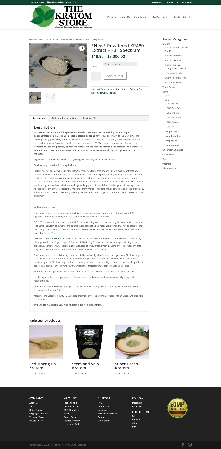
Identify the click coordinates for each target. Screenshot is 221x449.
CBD (167, 99)
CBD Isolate (173, 112)
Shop (31, 406)
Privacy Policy (36, 420)
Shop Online (140, 17)
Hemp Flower (171, 140)
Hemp (165, 91)
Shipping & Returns (38, 413)
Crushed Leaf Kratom (175, 77)
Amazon (136, 419)
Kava (164, 159)
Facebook (137, 406)
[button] (82, 48)
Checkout (169, 3)
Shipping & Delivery (107, 413)
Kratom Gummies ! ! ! (175, 55)
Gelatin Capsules (175, 73)
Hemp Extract (171, 131)
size (95, 66)
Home (32, 39)
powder (103, 92)
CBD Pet (171, 126)
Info (165, 17)
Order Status (104, 420)
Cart (177, 3)
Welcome (111, 17)
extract (112, 92)
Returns (102, 417)
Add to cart (115, 76)
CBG (167, 95)
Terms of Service (37, 417)
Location (102, 410)
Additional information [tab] (64, 118)
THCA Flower (168, 87)
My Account (157, 3)
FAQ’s (156, 17)
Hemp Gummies (172, 145)
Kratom (39, 39)
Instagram (137, 402)
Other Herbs (168, 154)
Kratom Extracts (52, 39)
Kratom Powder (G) (172, 82)
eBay (134, 423)
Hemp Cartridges (173, 136)
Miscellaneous (169, 168)
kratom (95, 92)
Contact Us (180, 17)
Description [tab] (38, 118)
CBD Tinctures (174, 117)
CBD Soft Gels (174, 108)
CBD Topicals (173, 122)
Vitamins (166, 163)
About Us (125, 17)
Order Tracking (36, 410)
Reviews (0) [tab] (89, 118)
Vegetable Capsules (176, 68)
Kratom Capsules (173, 64)
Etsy (134, 426)
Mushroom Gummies (172, 149)
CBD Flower (173, 103)
